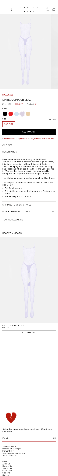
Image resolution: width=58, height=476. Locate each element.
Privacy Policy (8, 451)
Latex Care (7, 471)
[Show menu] (4, 9)
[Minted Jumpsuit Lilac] (29, 280)
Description (9, 152)
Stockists (6, 473)
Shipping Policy (9, 447)
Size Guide (7, 468)
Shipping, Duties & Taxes (16, 205)
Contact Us (7, 466)
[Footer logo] (10, 417)
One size (7, 145)
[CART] (54, 9)
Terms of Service (9, 456)
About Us (6, 464)
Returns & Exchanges (11, 449)
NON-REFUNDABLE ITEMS (16, 211)
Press (4, 462)
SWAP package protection (13, 453)
